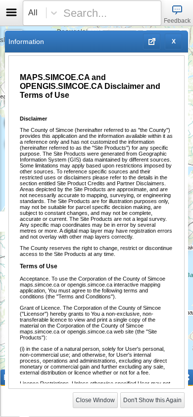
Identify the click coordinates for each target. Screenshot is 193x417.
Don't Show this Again (152, 400)
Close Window (95, 400)
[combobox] (89, 13)
